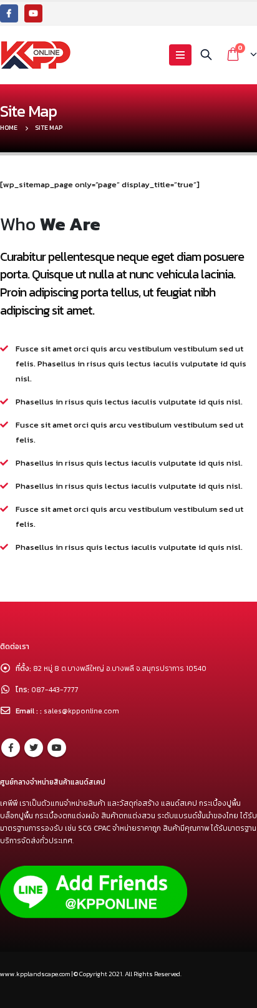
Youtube (56, 747)
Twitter (33, 747)
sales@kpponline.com (81, 711)
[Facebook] (9, 13)
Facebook (10, 747)
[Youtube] (33, 13)
